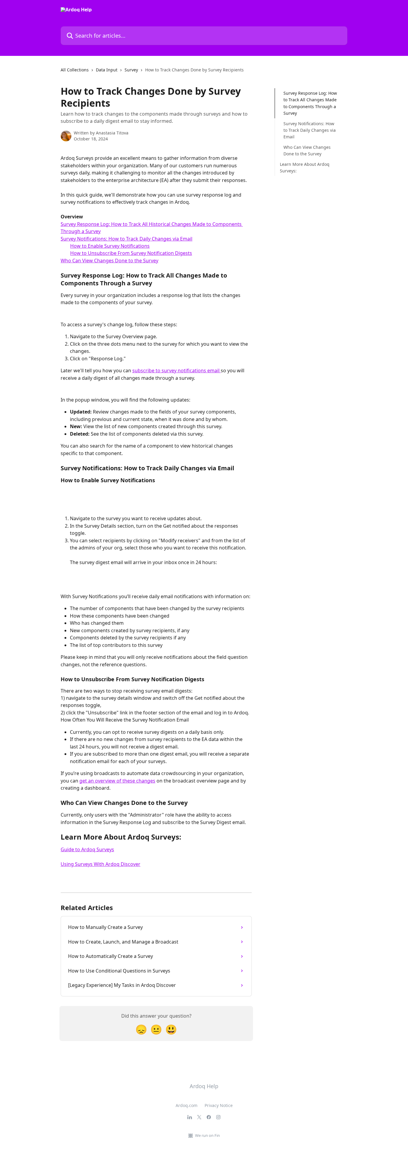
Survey (131, 70)
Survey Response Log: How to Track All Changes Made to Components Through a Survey (310, 103)
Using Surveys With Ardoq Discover (100, 864)
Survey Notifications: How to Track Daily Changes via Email (126, 238)
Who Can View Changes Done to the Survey (109, 260)
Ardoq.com (186, 1105)
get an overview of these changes (117, 780)
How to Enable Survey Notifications (110, 246)
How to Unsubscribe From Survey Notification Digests (131, 253)
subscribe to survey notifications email (176, 370)
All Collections (75, 70)
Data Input (106, 70)
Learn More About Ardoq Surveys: (304, 167)
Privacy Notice (219, 1105)
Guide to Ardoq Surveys (87, 849)
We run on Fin (207, 1135)
